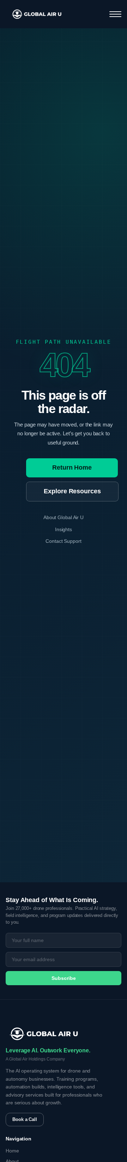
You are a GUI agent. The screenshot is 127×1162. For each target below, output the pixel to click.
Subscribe (64, 978)
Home (12, 1151)
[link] (36, 14)
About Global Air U (63, 517)
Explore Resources (72, 491)
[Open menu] (115, 14)
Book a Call (24, 1119)
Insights (63, 529)
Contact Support (63, 541)
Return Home (72, 467)
